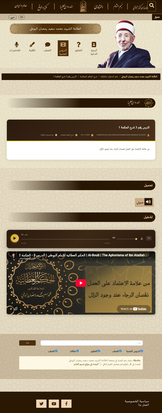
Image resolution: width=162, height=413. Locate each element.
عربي (12, 17)
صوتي (140, 202)
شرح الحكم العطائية (88, 77)
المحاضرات (16, 50)
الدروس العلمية (63, 52)
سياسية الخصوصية (137, 401)
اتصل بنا (143, 405)
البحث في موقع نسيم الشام (86, 364)
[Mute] (114, 238)
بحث (27, 342)
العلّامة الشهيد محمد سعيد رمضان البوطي (139, 77)
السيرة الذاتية (94, 52)
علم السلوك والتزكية (109, 77)
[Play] (15, 238)
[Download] (142, 239)
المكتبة (32, 50)
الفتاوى (78, 50)
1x (149, 238)
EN (21, 17)
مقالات (73, 351)
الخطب (47, 50)
